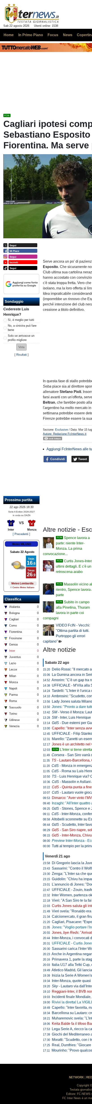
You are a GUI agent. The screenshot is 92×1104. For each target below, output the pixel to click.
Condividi (57, 459)
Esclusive (61, 429)
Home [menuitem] (9, 35)
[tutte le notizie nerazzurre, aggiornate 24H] (32, 14)
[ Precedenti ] (21, 534)
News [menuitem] (67, 35)
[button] (21, 347)
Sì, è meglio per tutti (21, 320)
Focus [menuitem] (53, 35)
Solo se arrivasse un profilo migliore (21, 338)
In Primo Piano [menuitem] (30, 35)
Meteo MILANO (21, 544)
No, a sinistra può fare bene (22, 328)
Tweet (82, 459)
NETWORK (76, 1077)
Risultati (21, 354)
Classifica (13, 599)
